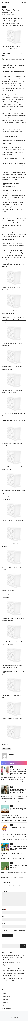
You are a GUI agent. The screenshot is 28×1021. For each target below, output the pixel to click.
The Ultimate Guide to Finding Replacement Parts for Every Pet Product (12, 964)
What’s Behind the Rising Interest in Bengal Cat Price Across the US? (18, 790)
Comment (5, 891)
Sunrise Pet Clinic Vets (17, 827)
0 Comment (12, 14)
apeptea (11, 754)
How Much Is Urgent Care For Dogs (18, 866)
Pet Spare (5, 2)
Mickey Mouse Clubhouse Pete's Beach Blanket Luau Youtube (18, 848)
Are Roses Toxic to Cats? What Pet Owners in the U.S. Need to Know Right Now (18, 772)
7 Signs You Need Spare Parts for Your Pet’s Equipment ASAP (13, 974)
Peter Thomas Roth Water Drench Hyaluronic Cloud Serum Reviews (14, 320)
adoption (4, 993)
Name (4, 909)
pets (4, 7)
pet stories (5, 1002)
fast (4, 748)
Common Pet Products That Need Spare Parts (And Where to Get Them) (13, 969)
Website (4, 923)
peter (8, 748)
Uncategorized (6, 1008)
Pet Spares (5, 999)
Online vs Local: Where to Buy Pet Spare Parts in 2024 (12, 979)
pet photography (7, 996)
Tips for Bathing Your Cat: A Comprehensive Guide (18, 809)
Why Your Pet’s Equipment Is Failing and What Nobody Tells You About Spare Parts (13, 957)
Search (4, 943)
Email (4, 916)
